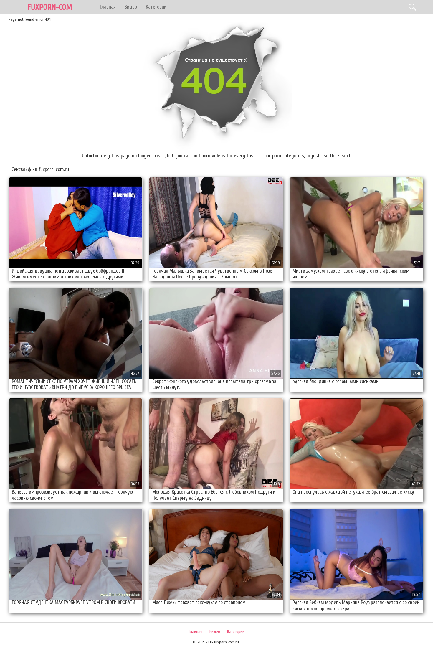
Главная (108, 7)
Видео (131, 7)
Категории (156, 7)
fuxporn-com (49, 7)
